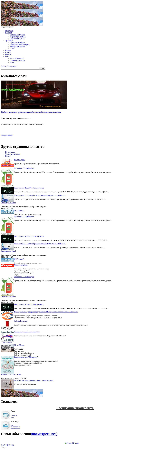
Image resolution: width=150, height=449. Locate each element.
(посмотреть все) (44, 434)
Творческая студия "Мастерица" (26, 357)
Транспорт (9, 41)
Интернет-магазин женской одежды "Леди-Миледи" (33, 380)
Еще (6, 56)
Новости (8, 33)
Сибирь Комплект (21, 321)
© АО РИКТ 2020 (7, 445)
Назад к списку (7, 135)
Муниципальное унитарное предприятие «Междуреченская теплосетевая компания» (46, 312)
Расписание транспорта (75, 408)
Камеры (8, 52)
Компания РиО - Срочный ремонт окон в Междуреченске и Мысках (39, 195)
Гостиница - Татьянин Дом (24, 168)
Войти (3, 66)
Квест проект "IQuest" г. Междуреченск (29, 188)
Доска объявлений (16, 58)
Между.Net (9, 31)
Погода (8, 50)
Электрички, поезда (17, 46)
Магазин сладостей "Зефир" (11, 374)
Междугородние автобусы (19, 44)
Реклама (8, 54)
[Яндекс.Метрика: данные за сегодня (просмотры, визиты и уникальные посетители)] (72, 443)
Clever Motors (19, 345)
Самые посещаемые (12, 154)
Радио (12, 62)
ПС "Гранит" (19, 211)
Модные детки (19, 160)
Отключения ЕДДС (17, 39)
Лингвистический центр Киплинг (27, 332)
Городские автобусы (17, 43)
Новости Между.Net (17, 35)
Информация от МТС (18, 37)
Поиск (42, 68)
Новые (7, 156)
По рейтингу (10, 152)
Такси (12, 48)
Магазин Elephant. (21, 265)
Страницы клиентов (17, 60)
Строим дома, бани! (8, 203)
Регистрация (11, 66)
